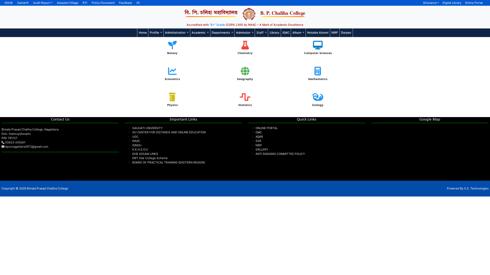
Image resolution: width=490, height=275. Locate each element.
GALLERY (262, 149)
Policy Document (103, 3)
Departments (221, 32)
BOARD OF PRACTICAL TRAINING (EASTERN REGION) (168, 162)
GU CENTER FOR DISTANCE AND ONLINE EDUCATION (169, 132)
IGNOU (136, 145)
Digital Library (452, 3)
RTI (85, 3)
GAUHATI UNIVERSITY (147, 128)
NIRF (335, 32)
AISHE (8, 3)
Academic (199, 32)
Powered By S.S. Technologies (468, 188)
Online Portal (474, 3)
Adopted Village (67, 3)
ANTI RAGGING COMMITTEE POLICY (280, 154)
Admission (243, 32)
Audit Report (41, 3)
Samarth (23, 3)
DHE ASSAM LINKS (145, 154)
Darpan (346, 32)
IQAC (286, 32)
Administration (175, 32)
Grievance (430, 3)
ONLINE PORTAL (267, 128)
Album (297, 32)
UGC (135, 136)
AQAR (259, 136)
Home (143, 32)
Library (274, 32)
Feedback (125, 3)
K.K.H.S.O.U (140, 149)
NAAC (136, 141)
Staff (260, 32)
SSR (258, 141)
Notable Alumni (317, 32)
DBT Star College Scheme (150, 158)
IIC (138, 3)
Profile (155, 32)
